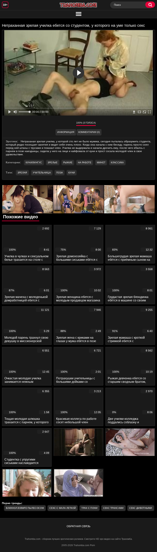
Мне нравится (62, 123)
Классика (117, 162)
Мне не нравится (70, 123)
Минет (101, 162)
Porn (92, 545)
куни (71, 172)
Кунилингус (34, 162)
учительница (42, 172)
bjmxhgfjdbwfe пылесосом (25, 508)
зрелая (22, 172)
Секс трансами (113, 508)
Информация (65, 132)
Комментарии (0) (89, 132)
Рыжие (68, 162)
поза (59, 172)
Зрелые (53, 162)
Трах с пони (89, 508)
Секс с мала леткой (62, 508)
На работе (84, 162)
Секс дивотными (140, 508)
